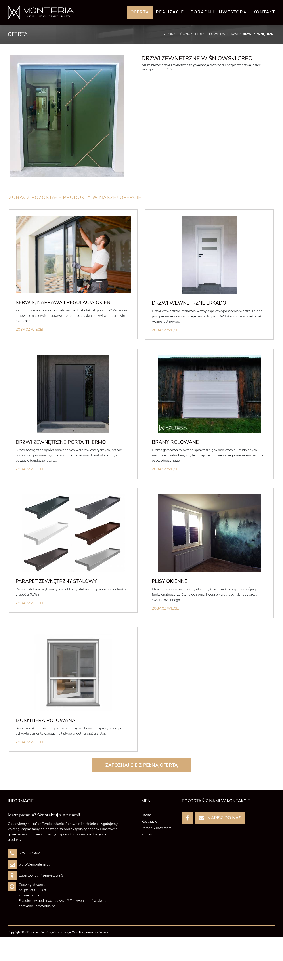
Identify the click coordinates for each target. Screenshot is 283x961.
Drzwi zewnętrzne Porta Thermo (61, 442)
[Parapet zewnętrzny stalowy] (73, 533)
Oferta (139, 12)
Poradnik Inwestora (219, 12)
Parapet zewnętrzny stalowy (56, 581)
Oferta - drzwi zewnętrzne (216, 34)
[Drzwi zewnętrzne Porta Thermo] (73, 394)
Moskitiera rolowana (45, 720)
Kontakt (264, 12)
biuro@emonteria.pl (34, 864)
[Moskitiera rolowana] (73, 672)
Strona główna (177, 34)
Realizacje (170, 12)
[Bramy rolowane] (209, 394)
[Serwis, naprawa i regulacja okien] (73, 254)
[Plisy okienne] (209, 533)
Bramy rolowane (175, 442)
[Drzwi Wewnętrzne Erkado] (209, 255)
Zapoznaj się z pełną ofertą (141, 765)
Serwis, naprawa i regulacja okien (63, 302)
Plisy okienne (169, 581)
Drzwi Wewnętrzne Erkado (189, 303)
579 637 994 (29, 853)
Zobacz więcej (29, 329)
